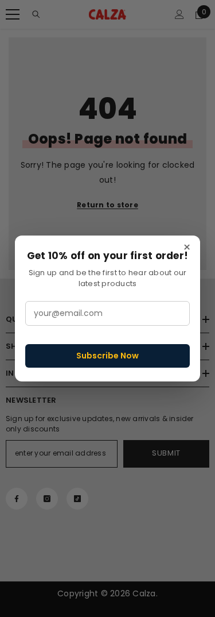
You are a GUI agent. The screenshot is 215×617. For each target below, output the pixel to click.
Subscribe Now (107, 355)
